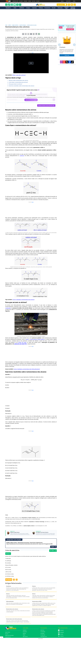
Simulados (42, 633)
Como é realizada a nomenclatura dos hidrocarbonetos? (27, 369)
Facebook (61, 630)
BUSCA (62, 1)
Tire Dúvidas (42, 631)
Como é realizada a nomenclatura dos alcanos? (23, 299)
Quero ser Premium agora (31, 99)
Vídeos (24, 634)
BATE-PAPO (68, 1)
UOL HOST (21, 1)
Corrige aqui (42, 634)
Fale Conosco (25, 636)
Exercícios (42, 630)
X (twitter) (62, 636)
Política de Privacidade (9, 635)
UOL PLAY (33, 1)
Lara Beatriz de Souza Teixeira (42, 532)
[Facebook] (69, 62)
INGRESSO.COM (15, 1)
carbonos (22, 155)
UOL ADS (37, 1)
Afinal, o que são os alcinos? (19, 75)
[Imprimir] (23, 34)
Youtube (61, 634)
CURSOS (29, 1)
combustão (8, 308)
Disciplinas (25, 631)
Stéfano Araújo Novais (14, 532)
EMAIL (74, 1)
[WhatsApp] (6, 5)
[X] (17, 5)
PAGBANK (25, 1)
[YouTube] (64, 62)
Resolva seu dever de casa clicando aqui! (46, 105)
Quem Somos (7, 632)
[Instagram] (12, 5)
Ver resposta (8, 579)
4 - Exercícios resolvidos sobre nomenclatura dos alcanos (20, 85)
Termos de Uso (8, 636)
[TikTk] (72, 62)
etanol (27, 339)
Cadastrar (25, 630)
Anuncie (6, 633)
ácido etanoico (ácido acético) (37, 339)
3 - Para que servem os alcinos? (14, 84)
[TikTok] (9, 5)
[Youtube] (15, 5)
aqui (33, 52)
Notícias (24, 633)
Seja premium (61, 4)
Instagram (62, 632)
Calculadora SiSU (43, 636)
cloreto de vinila (22, 342)
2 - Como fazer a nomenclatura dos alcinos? (17, 82)
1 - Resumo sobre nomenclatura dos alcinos (17, 80)
